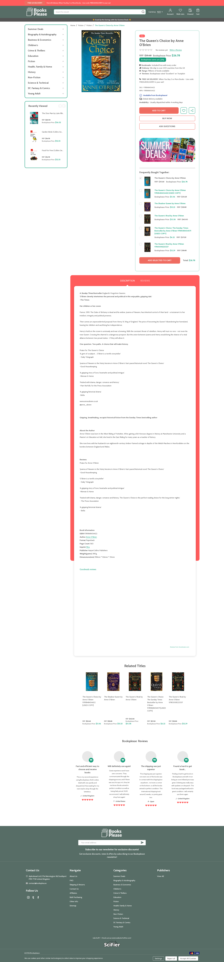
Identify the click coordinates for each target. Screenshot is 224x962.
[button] (167, 149)
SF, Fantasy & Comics (39, 88)
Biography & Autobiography (42, 34)
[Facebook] (38, 897)
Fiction (31, 61)
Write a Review (176, 50)
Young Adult (34, 93)
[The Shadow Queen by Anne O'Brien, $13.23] (113, 681)
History (32, 72)
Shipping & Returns (77, 885)
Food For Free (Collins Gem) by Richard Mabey (60, 150)
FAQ (71, 880)
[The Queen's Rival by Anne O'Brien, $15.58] (135, 681)
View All (160, 876)
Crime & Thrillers (36, 50)
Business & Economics (39, 39)
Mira (88, 547)
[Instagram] (28, 897)
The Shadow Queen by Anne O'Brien (170, 203)
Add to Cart (53, 128)
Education (33, 56)
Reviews (145, 280)
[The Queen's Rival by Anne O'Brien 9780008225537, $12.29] (178, 681)
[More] (63, 29)
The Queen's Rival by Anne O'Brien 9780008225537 (177, 700)
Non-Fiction (34, 77)
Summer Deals (35, 29)
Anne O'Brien (91, 537)
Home (72, 25)
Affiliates (73, 893)
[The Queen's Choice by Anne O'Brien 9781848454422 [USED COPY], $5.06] (91, 681)
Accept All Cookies (188, 958)
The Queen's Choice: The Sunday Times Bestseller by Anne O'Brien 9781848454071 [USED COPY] (172, 231)
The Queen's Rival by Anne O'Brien (169, 216)
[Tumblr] (33, 897)
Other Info (74, 901)
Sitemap (73, 906)
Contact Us (74, 889)
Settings (158, 958)
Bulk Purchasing (76, 897)
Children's (33, 45)
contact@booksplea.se (38, 883)
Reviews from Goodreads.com (179, 647)
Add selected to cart (160, 260)
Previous (60, 106)
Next (64, 106)
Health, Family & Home (40, 66)
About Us (73, 876)
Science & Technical (38, 82)
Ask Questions (167, 126)
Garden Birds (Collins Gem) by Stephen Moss (60, 132)
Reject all (171, 958)
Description (127, 280)
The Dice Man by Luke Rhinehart (55, 113)
